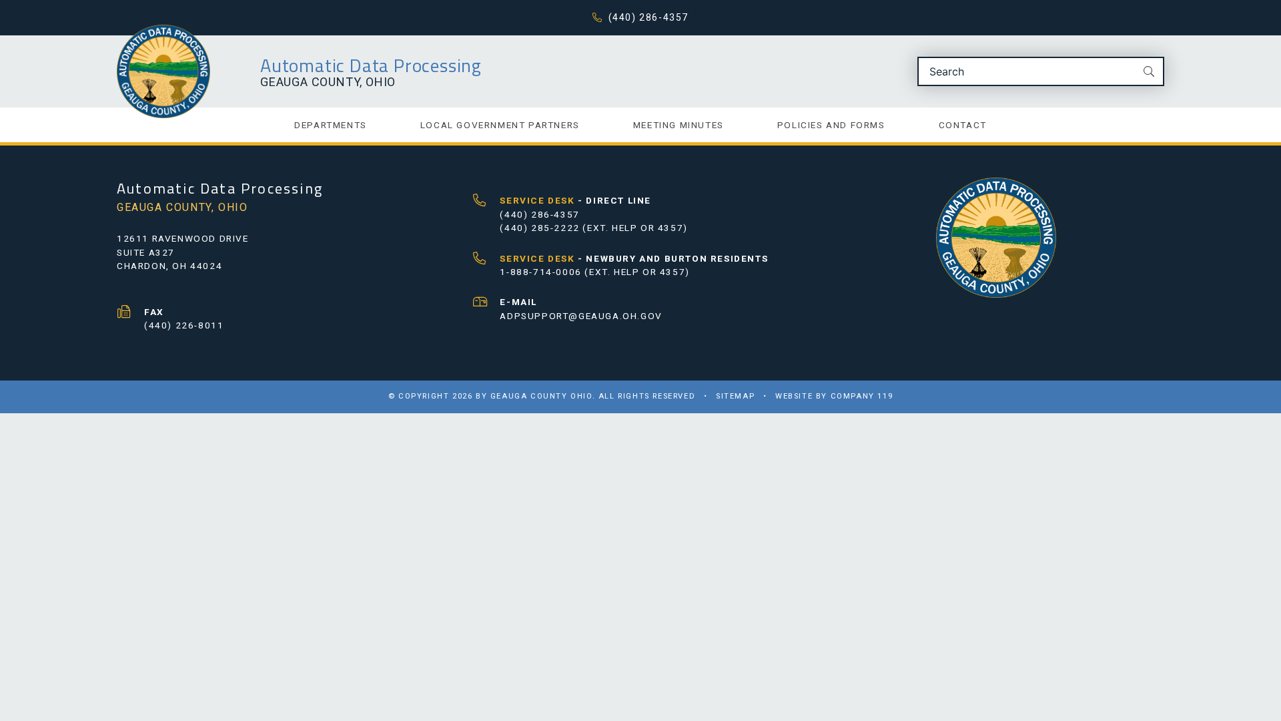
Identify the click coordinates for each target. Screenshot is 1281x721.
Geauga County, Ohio (328, 82)
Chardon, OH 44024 (169, 265)
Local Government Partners (500, 124)
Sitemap (735, 396)
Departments (330, 124)
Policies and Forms (831, 124)
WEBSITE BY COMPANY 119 (834, 396)
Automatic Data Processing (371, 65)
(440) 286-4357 (648, 17)
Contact (963, 124)
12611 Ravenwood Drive (183, 238)
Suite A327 (146, 252)
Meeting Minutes (678, 124)
